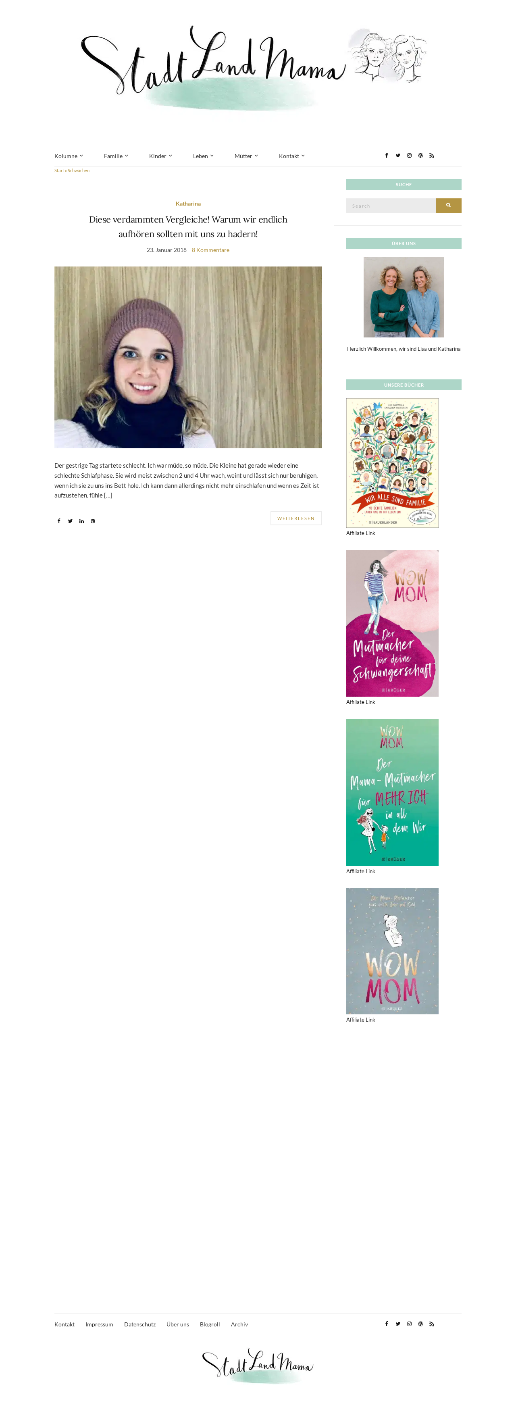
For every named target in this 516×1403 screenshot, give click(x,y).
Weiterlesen (296, 518)
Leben (200, 155)
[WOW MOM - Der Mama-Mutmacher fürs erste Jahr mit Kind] (392, 950)
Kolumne (65, 155)
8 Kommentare (210, 249)
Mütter (243, 155)
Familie (113, 155)
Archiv (239, 1324)
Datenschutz (140, 1324)
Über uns (177, 1324)
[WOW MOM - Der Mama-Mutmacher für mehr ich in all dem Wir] (392, 792)
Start (59, 170)
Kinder (157, 155)
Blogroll (210, 1324)
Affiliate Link (360, 533)
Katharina (188, 203)
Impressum (99, 1324)
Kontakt (289, 155)
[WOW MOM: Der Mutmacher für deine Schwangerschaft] (392, 622)
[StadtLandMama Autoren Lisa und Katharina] (404, 297)
